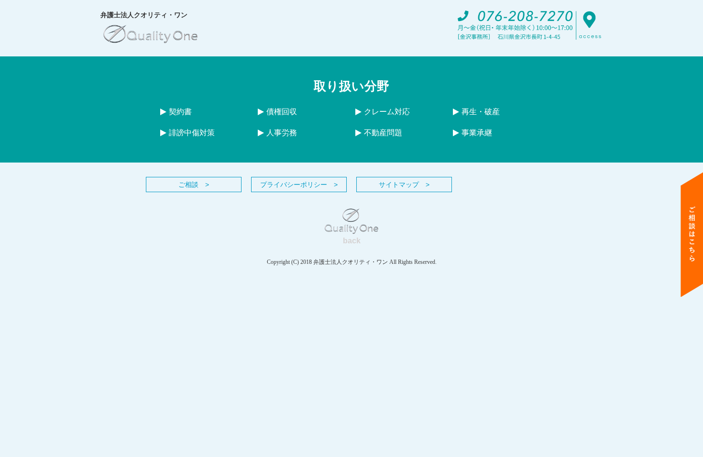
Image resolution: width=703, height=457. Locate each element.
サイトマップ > (404, 184)
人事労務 (281, 133)
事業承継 (476, 133)
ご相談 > (193, 184)
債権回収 (281, 112)
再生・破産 (480, 112)
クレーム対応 (387, 112)
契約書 (180, 112)
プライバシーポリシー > (299, 184)
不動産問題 (383, 133)
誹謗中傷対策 (192, 133)
